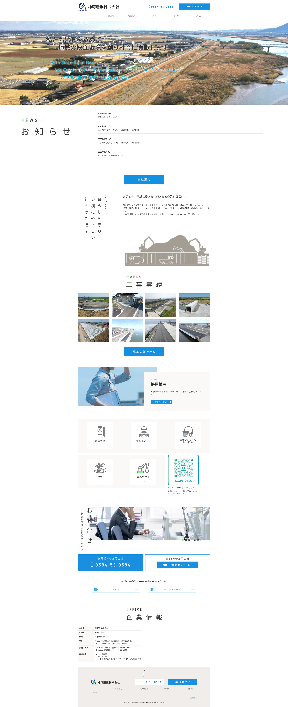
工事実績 (155, 16)
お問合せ (198, 16)
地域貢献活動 (132, 16)
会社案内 (111, 16)
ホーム (89, 16)
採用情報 (176, 16)
